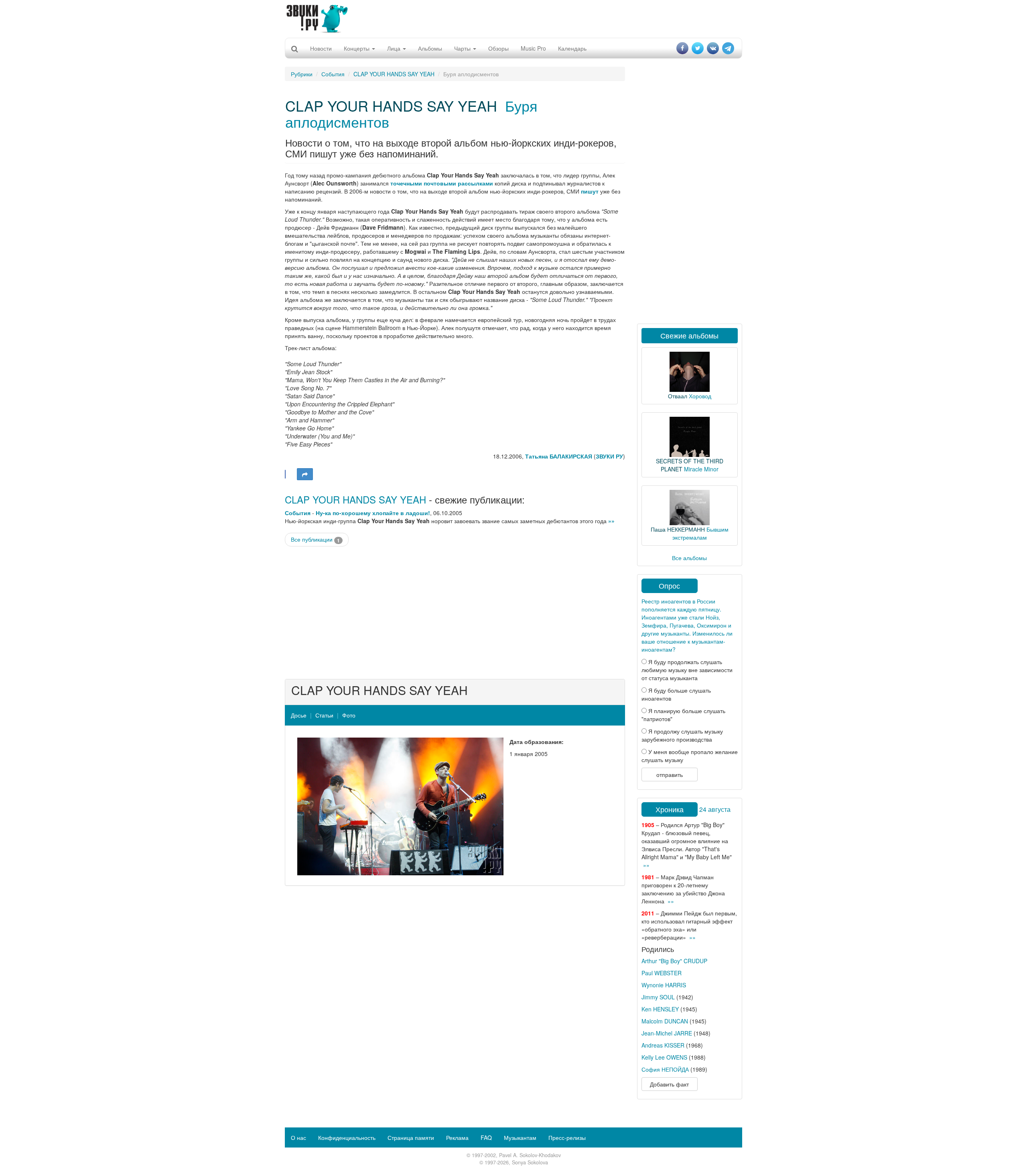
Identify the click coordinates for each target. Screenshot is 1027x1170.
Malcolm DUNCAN (664, 1021)
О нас (298, 1137)
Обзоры (498, 48)
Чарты (463, 48)
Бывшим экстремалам (700, 533)
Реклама (457, 1137)
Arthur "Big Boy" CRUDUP (674, 961)
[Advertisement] (513, 18)
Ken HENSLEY (660, 1009)
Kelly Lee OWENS (664, 1057)
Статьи (324, 715)
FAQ (486, 1137)
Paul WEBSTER (661, 973)
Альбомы (430, 48)
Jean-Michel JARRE (666, 1033)
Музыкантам (520, 1137)
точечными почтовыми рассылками (441, 183)
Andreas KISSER (662, 1045)
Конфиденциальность (346, 1137)
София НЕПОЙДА (665, 1069)
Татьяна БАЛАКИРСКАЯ (558, 456)
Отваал (677, 396)
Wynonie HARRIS (663, 985)
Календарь (572, 48)
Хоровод (700, 396)
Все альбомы (689, 558)
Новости (321, 48)
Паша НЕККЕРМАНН (678, 529)
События (333, 74)
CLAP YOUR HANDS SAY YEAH (393, 74)
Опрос (669, 585)
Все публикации (315, 539)
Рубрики (302, 74)
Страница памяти (411, 1137)
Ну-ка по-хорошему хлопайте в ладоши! (373, 513)
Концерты (357, 48)
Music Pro (533, 48)
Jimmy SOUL (658, 997)
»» (611, 521)
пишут (590, 191)
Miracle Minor (701, 469)
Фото (348, 715)
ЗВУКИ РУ (609, 456)
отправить (669, 774)
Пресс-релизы (567, 1137)
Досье (298, 715)
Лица (394, 48)
